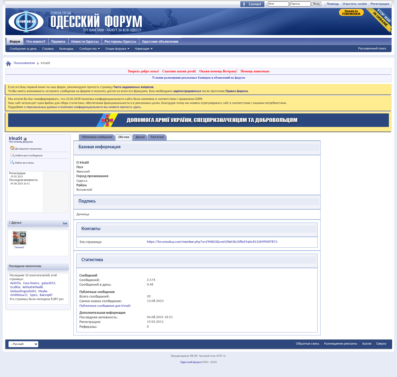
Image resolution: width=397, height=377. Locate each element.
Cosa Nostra (31, 283)
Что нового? (35, 41)
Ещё (65, 223)
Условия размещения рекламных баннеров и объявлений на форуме (198, 77)
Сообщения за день (23, 48)
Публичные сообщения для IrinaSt (104, 306)
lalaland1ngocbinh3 (23, 291)
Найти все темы (24, 162)
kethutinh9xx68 (33, 287)
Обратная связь (307, 343)
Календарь (66, 48)
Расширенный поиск (372, 48)
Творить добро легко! (143, 71)
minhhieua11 (19, 295)
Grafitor (15, 287)
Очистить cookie (355, 3)
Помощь (333, 3)
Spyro (33, 295)
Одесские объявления (160, 41)
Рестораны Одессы (120, 41)
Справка (48, 48)
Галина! (19, 247)
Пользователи (24, 63)
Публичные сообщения (97, 137)
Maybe (42, 291)
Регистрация (380, 3)
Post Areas (157, 137)
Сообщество (88, 48)
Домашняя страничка (28, 148)
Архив (366, 343)
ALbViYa (15, 283)
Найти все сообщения (28, 155)
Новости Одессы (85, 41)
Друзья (140, 137)
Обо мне (123, 137)
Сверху (381, 343)
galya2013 (48, 283)
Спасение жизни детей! (179, 71)
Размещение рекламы (340, 343)
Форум (14, 41)
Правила (58, 41)
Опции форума (115, 48)
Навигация (142, 48)
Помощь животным (255, 71)
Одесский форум (190, 362)
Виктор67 (46, 295)
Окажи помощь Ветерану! (218, 71)
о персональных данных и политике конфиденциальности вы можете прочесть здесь (82, 107)
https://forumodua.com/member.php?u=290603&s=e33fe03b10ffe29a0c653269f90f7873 (212, 242)
